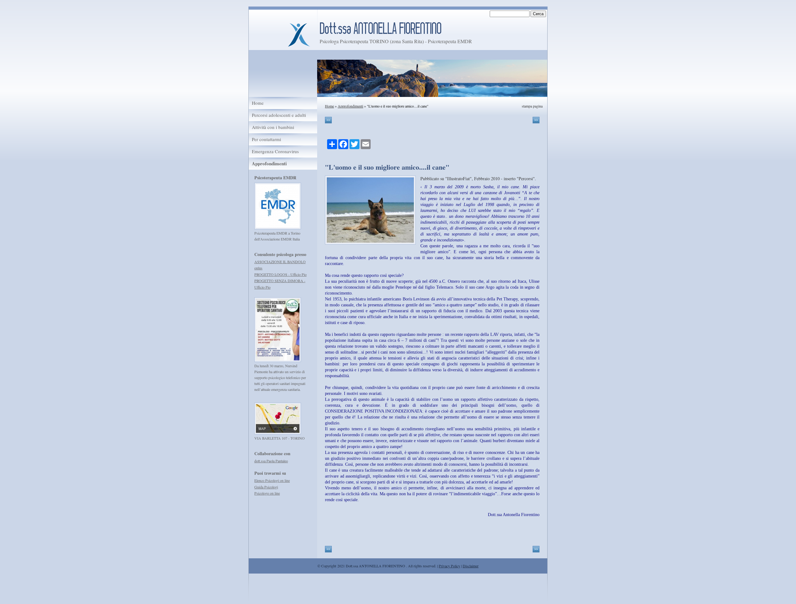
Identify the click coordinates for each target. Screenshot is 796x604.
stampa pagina (532, 105)
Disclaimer (471, 565)
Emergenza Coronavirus (275, 151)
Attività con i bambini (273, 127)
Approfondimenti (350, 105)
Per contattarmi (266, 139)
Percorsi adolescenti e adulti (279, 115)
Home (329, 105)
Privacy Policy (449, 565)
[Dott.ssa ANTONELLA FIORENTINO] (299, 34)
